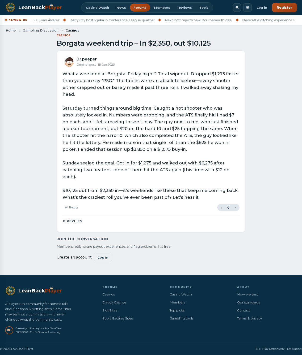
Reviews (185, 7)
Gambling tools (181, 318)
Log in (262, 7)
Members (162, 7)
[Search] (237, 7)
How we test (247, 294)
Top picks (177, 310)
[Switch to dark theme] (247, 7)
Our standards (248, 302)
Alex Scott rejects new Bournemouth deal (191, 20)
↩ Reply (71, 207)
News (121, 7)
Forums (140, 7)
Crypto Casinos (114, 302)
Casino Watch (97, 7)
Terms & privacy (249, 318)
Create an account (74, 257)
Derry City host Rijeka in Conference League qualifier (104, 20)
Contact (243, 310)
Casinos (64, 35)
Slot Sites (109, 310)
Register (284, 7)
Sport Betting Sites (117, 318)
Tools (204, 7)
